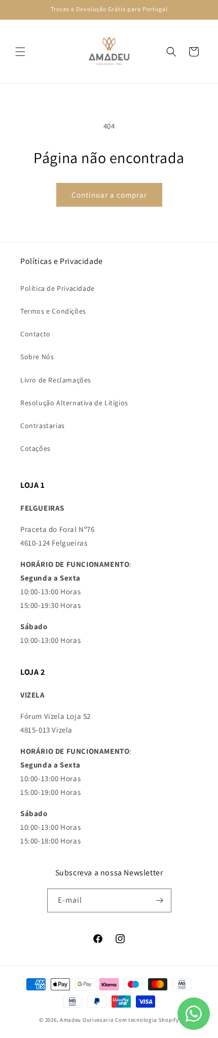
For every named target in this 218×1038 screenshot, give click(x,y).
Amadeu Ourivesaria (87, 1019)
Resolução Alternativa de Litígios (74, 402)
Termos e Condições (53, 311)
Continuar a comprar (109, 195)
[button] (20, 52)
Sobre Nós (37, 356)
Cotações (35, 448)
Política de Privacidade (57, 288)
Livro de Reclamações (55, 380)
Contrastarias (42, 425)
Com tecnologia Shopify (146, 1019)
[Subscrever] (160, 900)
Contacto (35, 333)
